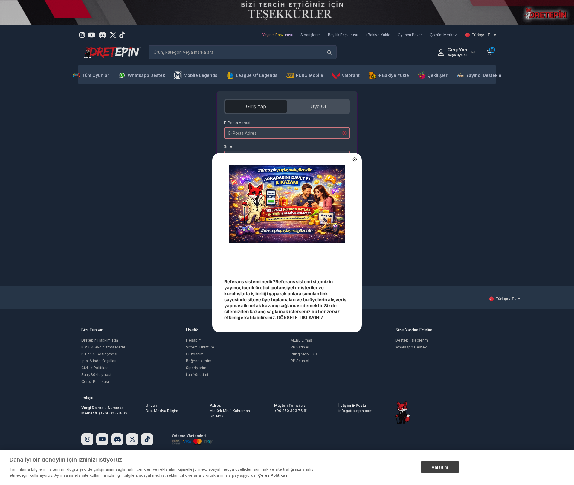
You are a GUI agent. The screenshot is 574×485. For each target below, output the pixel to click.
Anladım (440, 466)
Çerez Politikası (273, 474)
